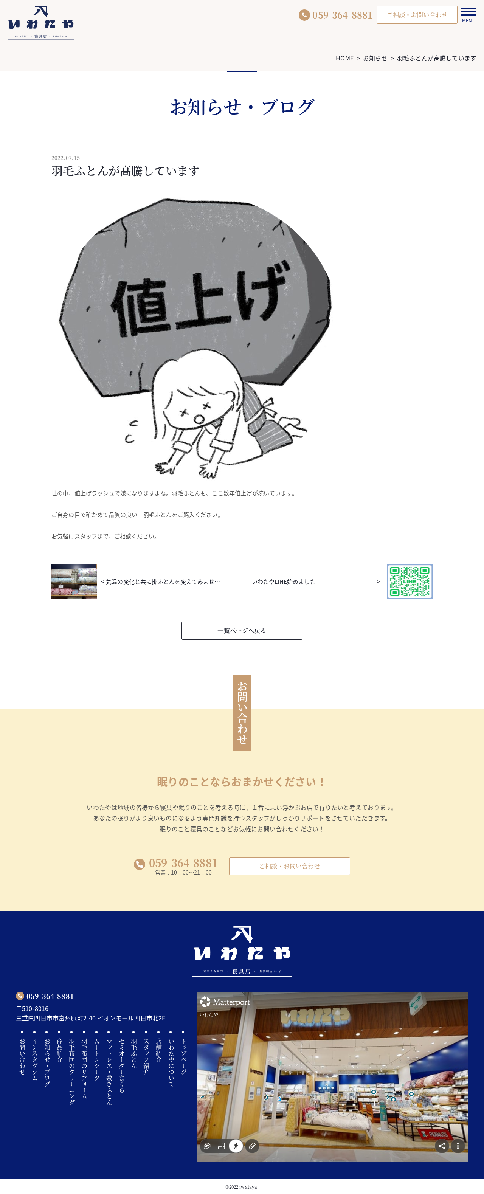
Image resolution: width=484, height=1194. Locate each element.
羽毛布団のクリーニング (72, 1072)
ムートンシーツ (97, 1059)
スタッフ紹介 (146, 1056)
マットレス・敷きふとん (109, 1072)
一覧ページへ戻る (241, 630)
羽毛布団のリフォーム (84, 1068)
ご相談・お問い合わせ (289, 866)
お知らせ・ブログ (47, 1062)
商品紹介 (59, 1050)
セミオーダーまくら (121, 1065)
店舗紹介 (159, 1050)
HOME (345, 57)
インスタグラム (35, 1059)
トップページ (183, 1056)
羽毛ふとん (134, 1053)
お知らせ (375, 57)
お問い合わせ (22, 1056)
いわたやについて (171, 1062)
